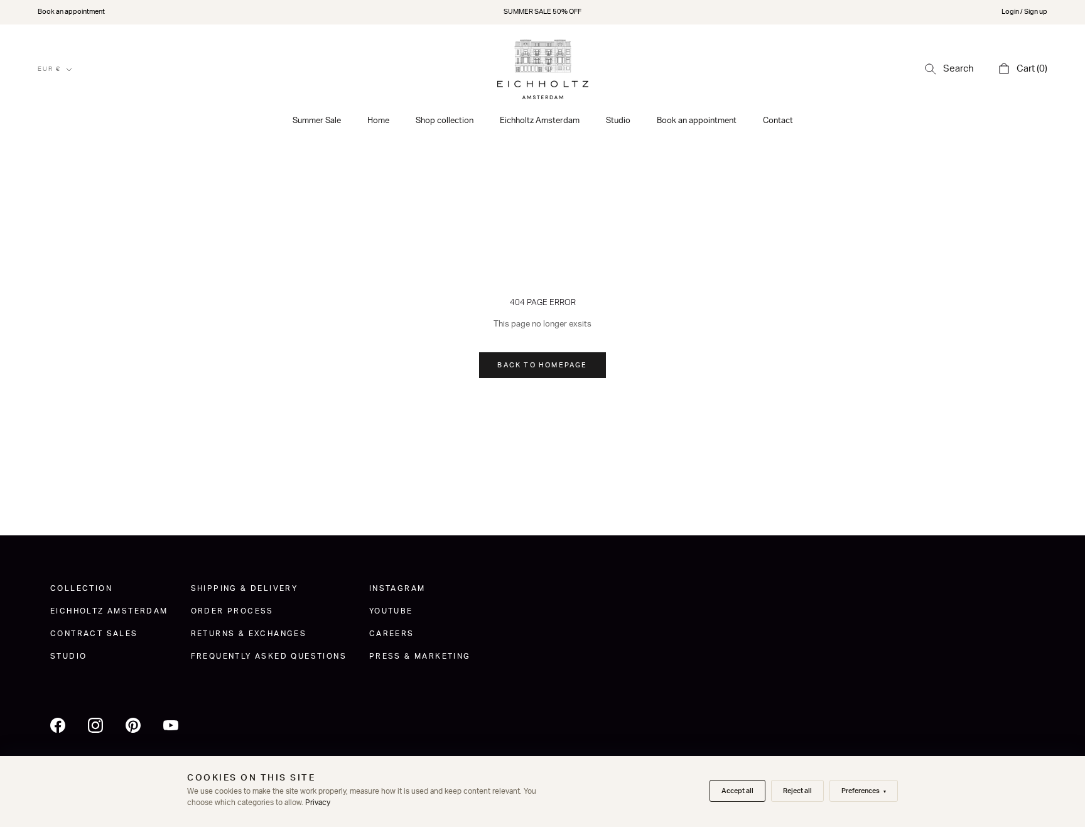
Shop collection (444, 121)
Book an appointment (71, 11)
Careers (391, 633)
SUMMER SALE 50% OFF (542, 11)
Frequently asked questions (269, 656)
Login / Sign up (1024, 11)
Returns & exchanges (249, 633)
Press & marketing (420, 656)
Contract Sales (94, 633)
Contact (778, 121)
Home (378, 121)
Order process (232, 611)
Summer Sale (317, 121)
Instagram (397, 588)
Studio (618, 121)
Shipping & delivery (244, 588)
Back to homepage (542, 365)
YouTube (391, 611)
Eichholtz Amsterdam (540, 121)
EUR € (49, 69)
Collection (81, 588)
